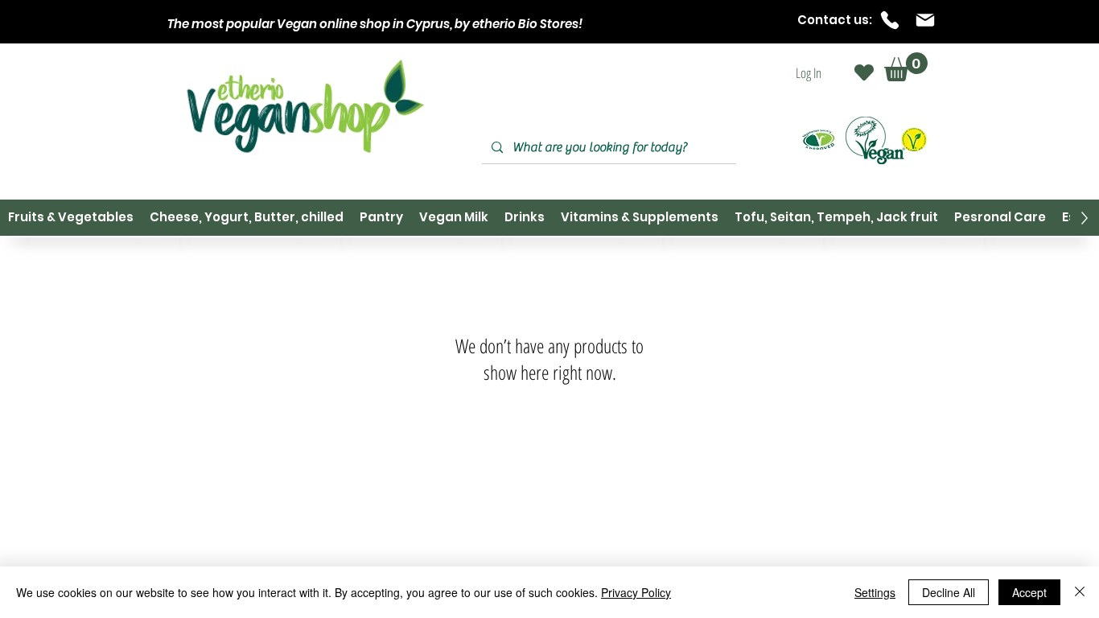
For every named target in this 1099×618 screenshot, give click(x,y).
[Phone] (889, 20)
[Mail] (925, 20)
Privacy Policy (636, 592)
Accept (1029, 592)
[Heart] (864, 72)
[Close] (1079, 592)
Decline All (948, 592)
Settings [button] (874, 592)
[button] (906, 66)
